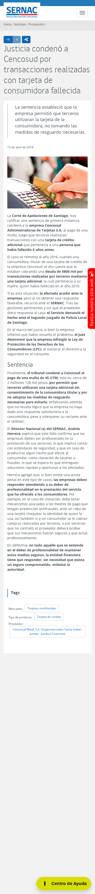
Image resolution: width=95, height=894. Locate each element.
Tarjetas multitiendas (42, 608)
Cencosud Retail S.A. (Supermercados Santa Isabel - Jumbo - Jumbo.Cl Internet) (48, 631)
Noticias (20, 24)
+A (9, 39)
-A (18, 39)
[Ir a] (47, 182)
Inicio (7, 24)
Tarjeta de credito (49, 617)
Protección (36, 24)
